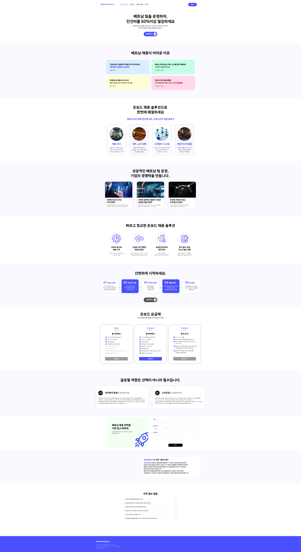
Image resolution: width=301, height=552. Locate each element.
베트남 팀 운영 (124, 4)
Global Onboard (107, 4)
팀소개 (147, 4)
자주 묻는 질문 (139, 4)
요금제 (132, 4)
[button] (150, 499)
